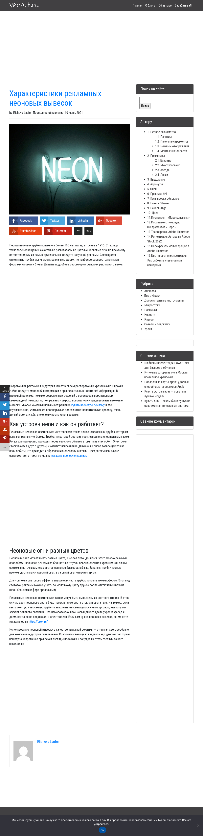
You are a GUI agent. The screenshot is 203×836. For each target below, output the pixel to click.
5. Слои (152, 189)
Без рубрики (152, 296)
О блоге (150, 5)
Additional (150, 291)
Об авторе (165, 5)
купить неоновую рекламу (88, 405)
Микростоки (152, 305)
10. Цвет (152, 213)
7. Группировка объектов (163, 198)
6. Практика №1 (157, 194)
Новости (149, 315)
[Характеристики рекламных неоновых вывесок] (69, 169)
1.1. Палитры (163, 137)
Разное (149, 319)
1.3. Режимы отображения (172, 146)
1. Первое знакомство (161, 132)
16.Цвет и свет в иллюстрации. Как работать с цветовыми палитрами (167, 260)
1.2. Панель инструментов (172, 141)
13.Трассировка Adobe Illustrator (168, 232)
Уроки (148, 329)
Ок (102, 830)
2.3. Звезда (162, 170)
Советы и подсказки (157, 324)
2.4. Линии (161, 175)
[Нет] (198, 825)
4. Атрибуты (155, 184)
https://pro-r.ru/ (38, 621)
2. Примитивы (156, 156)
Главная (137, 5)
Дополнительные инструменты (164, 300)
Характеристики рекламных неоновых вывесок (55, 98)
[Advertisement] (101, 43)
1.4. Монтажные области (171, 151)
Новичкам (150, 310)
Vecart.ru (24, 5)
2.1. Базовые (163, 160)
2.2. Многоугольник (167, 165)
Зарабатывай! (183, 5)
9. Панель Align (156, 208)
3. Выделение (156, 179)
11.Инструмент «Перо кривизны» (168, 217)
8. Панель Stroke (158, 203)
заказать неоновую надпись (69, 456)
